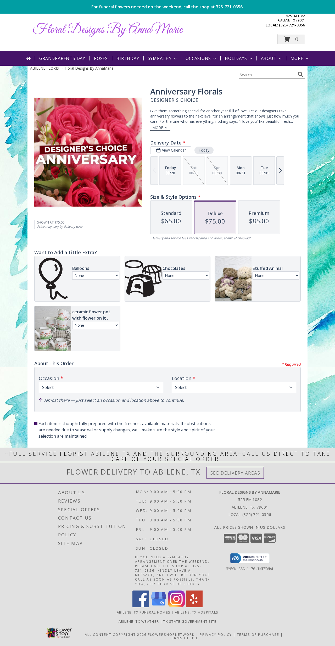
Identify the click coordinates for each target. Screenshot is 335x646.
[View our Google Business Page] (158, 605)
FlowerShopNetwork (171, 634)
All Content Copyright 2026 (116, 634)
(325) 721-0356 (292, 25)
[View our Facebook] (140, 605)
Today (204, 150)
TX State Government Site (189, 621)
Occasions (198, 58)
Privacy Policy (216, 634)
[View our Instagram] (176, 605)
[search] (300, 74)
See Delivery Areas (235, 473)
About (269, 58)
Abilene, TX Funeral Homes (144, 612)
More (297, 58)
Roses (101, 58)
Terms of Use (183, 638)
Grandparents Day (62, 58)
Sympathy (160, 58)
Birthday (127, 58)
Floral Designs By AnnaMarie (107, 29)
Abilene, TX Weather (139, 621)
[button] (291, 39)
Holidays (236, 58)
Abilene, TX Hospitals (196, 612)
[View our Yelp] (194, 605)
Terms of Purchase (258, 634)
